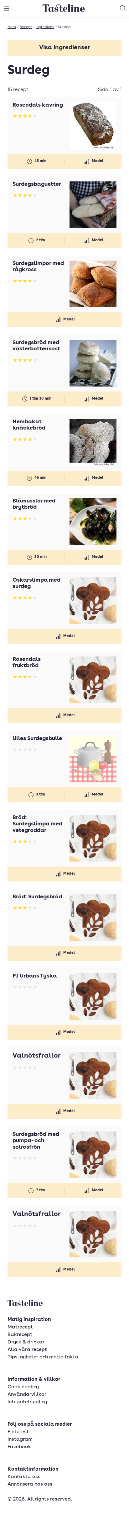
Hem (12, 27)
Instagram (20, 1439)
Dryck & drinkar (26, 1342)
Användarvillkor (27, 1394)
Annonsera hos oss (30, 1484)
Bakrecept (20, 1334)
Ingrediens (45, 27)
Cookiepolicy (23, 1387)
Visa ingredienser (64, 48)
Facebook (19, 1446)
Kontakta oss (24, 1476)
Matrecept (20, 1327)
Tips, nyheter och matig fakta (43, 1357)
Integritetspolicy (27, 1402)
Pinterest (18, 1431)
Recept (26, 27)
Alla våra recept (27, 1349)
